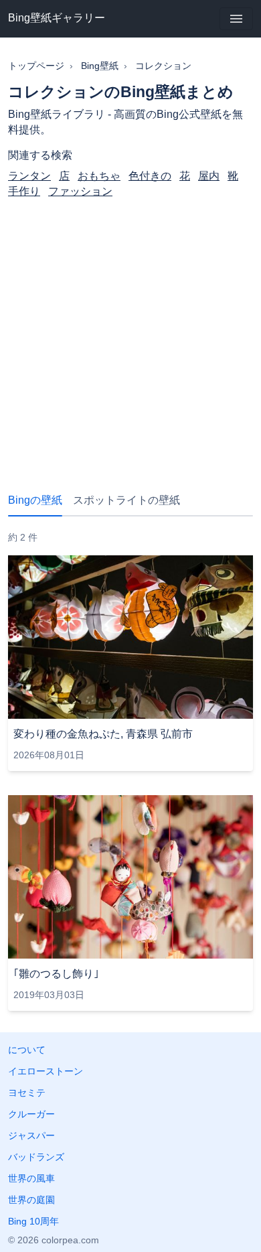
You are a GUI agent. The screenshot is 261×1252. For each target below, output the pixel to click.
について (27, 1049)
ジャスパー (31, 1135)
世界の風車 (31, 1178)
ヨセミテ (27, 1092)
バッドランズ (36, 1157)
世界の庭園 (31, 1199)
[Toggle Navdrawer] (236, 18)
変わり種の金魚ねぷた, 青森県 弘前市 (103, 734)
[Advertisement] (130, 334)
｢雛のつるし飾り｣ (56, 973)
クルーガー (31, 1114)
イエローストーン (45, 1071)
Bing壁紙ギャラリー (56, 17)
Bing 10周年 (33, 1221)
